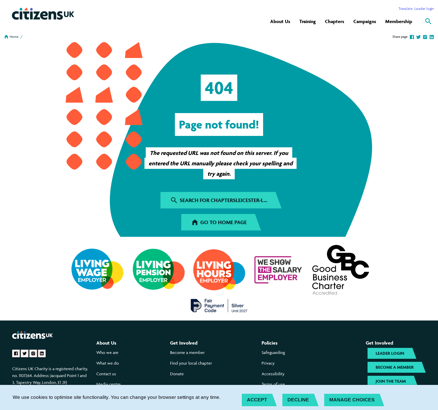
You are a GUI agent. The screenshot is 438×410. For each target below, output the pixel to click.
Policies (270, 343)
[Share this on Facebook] (412, 36)
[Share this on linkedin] (431, 36)
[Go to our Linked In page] (42, 353)
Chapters (334, 21)
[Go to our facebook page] (16, 353)
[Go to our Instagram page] (33, 353)
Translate (405, 8)
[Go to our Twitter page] (24, 353)
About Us (280, 21)
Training (307, 21)
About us (106, 343)
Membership (398, 21)
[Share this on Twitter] (418, 36)
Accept (257, 399)
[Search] (428, 21)
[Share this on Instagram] (425, 36)
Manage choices (352, 399)
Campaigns (364, 21)
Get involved (183, 343)
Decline (298, 399)
